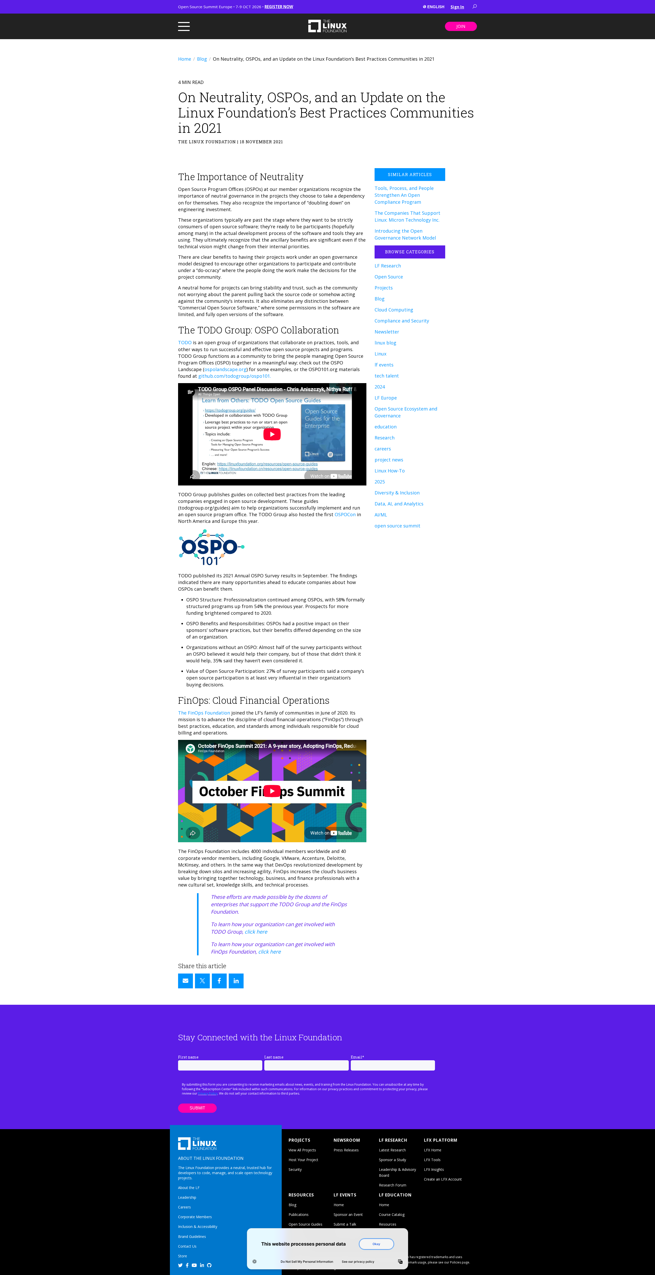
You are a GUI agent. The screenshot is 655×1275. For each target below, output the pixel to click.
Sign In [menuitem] (457, 6)
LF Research (388, 266)
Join (460, 26)
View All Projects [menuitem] (302, 1150)
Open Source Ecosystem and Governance (406, 412)
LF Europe (386, 398)
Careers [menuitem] (184, 1207)
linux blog (385, 343)
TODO (185, 342)
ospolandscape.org (225, 369)
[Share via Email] (185, 981)
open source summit (397, 526)
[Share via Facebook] (219, 981)
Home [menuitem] (339, 1204)
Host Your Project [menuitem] (303, 1159)
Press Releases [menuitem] (346, 1150)
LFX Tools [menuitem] (432, 1159)
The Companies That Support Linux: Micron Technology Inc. (407, 216)
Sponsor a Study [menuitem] (392, 1159)
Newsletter (387, 332)
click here (256, 931)
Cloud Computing (394, 310)
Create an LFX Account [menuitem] (443, 1179)
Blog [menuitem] (292, 1204)
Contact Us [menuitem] (187, 1246)
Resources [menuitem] (387, 1224)
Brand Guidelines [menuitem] (192, 1236)
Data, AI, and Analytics (399, 504)
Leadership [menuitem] (187, 1197)
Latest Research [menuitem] (392, 1150)
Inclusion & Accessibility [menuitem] (197, 1226)
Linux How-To (390, 471)
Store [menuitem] (182, 1256)
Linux (380, 354)
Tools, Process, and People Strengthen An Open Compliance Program (404, 195)
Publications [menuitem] (299, 1214)
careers (383, 449)
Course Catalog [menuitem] (392, 1214)
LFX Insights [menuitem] (434, 1169)
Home (184, 59)
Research (385, 438)
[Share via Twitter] (202, 981)
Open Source (389, 277)
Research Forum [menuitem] (392, 1185)
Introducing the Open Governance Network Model (405, 234)
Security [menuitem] (295, 1169)
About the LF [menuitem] (189, 1187)
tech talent (387, 376)
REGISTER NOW (279, 6)
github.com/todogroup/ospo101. (234, 376)
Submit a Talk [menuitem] (345, 1224)
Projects (384, 288)
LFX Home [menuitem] (432, 1150)
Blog (202, 59)
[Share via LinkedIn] (236, 981)
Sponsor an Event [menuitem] (348, 1214)
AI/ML (381, 515)
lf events (384, 365)
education (386, 427)
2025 (380, 482)
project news (389, 460)
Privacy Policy (207, 1093)
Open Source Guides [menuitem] (305, 1224)
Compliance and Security (402, 321)
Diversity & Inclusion (397, 493)
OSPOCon (345, 514)
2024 (380, 387)
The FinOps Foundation (204, 713)
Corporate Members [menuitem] (195, 1216)
